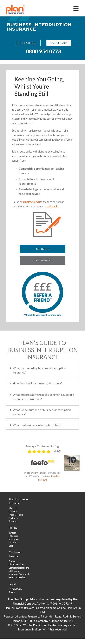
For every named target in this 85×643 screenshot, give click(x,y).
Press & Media (16, 514)
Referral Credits (17, 577)
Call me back (58, 42)
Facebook (13, 536)
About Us (13, 508)
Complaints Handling (19, 568)
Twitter (12, 533)
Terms (12, 592)
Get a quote (28, 42)
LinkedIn (13, 542)
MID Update (15, 571)
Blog (11, 546)
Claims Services (16, 564)
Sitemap (13, 521)
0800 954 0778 (43, 51)
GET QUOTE (42, 248)
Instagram (14, 539)
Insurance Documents (19, 574)
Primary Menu (76, 7)
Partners (13, 518)
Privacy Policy (15, 589)
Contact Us (14, 561)
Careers (13, 511)
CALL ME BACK (42, 260)
